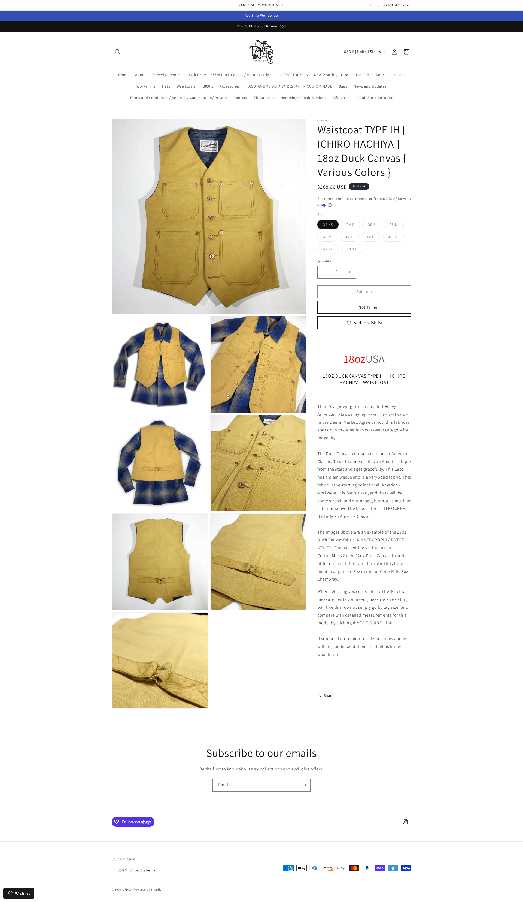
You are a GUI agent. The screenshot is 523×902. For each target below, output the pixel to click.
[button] (118, 52)
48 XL (331, 250)
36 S (374, 225)
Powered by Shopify (148, 889)
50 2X (354, 250)
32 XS (331, 225)
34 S (353, 225)
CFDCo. (128, 889)
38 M (397, 225)
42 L (352, 238)
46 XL (396, 238)
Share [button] (329, 695)
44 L (373, 238)
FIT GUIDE (372, 623)
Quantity (324, 261)
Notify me (367, 307)
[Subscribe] (304, 785)
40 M (330, 238)
